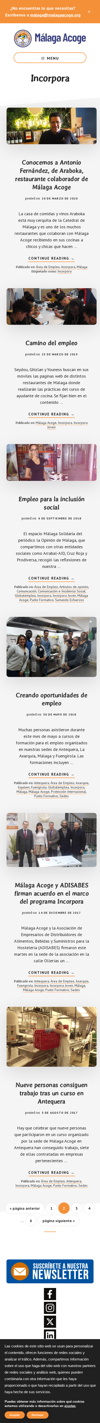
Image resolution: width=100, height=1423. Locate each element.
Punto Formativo (42, 600)
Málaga (82, 267)
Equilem (24, 787)
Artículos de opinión (73, 587)
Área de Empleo (48, 267)
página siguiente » (58, 1222)
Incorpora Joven (64, 595)
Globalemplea (25, 595)
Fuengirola (39, 787)
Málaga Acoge (50, 38)
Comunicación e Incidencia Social (61, 591)
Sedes (64, 796)
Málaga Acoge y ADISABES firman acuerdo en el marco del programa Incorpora (51, 893)
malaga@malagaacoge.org (55, 15)
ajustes (69, 1406)
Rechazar (38, 1415)
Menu (53, 58)
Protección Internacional (68, 791)
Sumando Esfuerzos (69, 600)
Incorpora (68, 267)
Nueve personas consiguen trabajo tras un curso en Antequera (52, 1093)
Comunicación (26, 591)
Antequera (41, 783)
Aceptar (14, 1415)
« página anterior (25, 1210)
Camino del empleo (51, 343)
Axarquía (82, 783)
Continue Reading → (51, 259)
